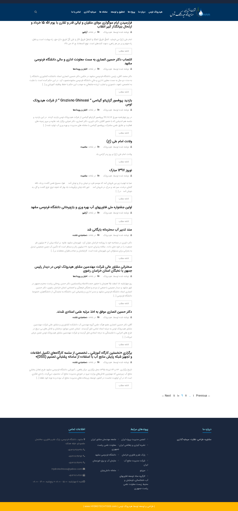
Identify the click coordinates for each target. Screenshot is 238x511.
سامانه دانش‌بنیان (108, 471)
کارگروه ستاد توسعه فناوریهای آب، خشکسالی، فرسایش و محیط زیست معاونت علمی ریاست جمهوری (133, 482)
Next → (166, 396)
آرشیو (84, 32)
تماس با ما (76, 12)
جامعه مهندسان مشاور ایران (103, 440)
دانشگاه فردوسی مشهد (105, 455)
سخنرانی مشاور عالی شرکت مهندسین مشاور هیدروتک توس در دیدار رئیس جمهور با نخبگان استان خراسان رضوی (83, 269)
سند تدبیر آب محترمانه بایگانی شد (109, 229)
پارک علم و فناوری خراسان (133, 455)
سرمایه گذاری (90, 12)
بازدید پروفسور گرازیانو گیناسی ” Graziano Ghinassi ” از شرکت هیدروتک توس (82, 102)
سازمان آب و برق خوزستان (104, 461)
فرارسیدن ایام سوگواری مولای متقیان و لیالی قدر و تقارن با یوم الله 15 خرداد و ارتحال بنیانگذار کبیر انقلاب (81, 24)
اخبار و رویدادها (80, 69)
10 (178, 396)
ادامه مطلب (124, 51)
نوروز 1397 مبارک (120, 170)
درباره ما (141, 12)
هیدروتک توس (155, 12)
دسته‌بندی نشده (80, 235)
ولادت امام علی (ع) (119, 141)
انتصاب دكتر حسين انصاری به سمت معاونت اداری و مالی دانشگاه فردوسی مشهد (83, 61)
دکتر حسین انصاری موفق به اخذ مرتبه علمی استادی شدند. (94, 312)
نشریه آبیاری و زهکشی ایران (132, 445)
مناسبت (83, 147)
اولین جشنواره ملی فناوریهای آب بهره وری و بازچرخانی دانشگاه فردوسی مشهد (81, 207)
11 (174, 396)
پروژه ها (131, 12)
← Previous (203, 396)
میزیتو (142, 471)
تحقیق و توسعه (118, 12)
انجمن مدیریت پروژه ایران (133, 440)
